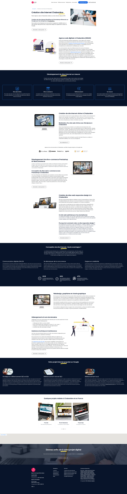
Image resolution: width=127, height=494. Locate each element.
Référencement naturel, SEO (70, 472)
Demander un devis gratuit (38, 29)
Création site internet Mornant (85, 474)
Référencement (61, 2)
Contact (55, 470)
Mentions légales (91, 480)
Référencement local (68, 474)
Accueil (34, 8)
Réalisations (68, 2)
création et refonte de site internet (76, 43)
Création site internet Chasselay (89, 473)
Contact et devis (62, 458)
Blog (54, 476)
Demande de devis (64, 237)
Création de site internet (69, 470)
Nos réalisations (63, 142)
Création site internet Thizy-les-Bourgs (86, 471)
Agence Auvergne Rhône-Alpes (37, 473)
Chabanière (51, 21)
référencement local (110, 384)
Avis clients (74, 2)
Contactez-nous (83, 2)
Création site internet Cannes (90, 470)
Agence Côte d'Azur (35, 479)
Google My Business (68, 476)
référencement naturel (75, 52)
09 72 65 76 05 (80, 454)
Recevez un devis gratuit (65, 62)
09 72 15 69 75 (41, 484)
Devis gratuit (56, 472)
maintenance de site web (38, 341)
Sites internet (54, 2)
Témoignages (56, 474)
